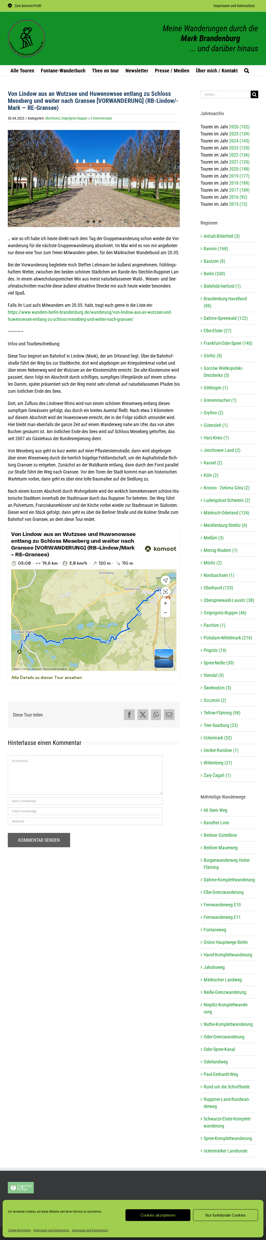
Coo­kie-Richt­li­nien (19, 1230)
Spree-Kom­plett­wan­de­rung (228, 1138)
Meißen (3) (214, 537)
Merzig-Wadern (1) (221, 550)
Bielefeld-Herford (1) (222, 286)
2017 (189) (239, 190)
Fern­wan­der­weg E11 (222, 917)
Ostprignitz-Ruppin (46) (225, 612)
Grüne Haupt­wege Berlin (226, 942)
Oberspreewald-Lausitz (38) (229, 600)
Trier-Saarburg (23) (221, 725)
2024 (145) (239, 141)
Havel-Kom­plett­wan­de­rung (228, 954)
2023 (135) (239, 148)
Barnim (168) (216, 248)
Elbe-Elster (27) (217, 330)
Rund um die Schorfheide (227, 1086)
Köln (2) (211, 475)
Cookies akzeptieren (158, 1215)
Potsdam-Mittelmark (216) (228, 637)
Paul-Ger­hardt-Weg (221, 1074)
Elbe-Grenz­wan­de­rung (224, 892)
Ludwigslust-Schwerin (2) (227, 500)
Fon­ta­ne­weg (215, 929)
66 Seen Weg (215, 810)
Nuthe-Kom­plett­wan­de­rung (228, 1024)
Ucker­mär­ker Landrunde (225, 1151)
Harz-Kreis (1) (216, 437)
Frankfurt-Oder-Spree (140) (228, 343)
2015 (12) (238, 204)
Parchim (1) (214, 625)
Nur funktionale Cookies (225, 1215)
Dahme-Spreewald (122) (226, 318)
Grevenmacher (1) (220, 400)
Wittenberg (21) (218, 762)
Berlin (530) (214, 273)
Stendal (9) (214, 675)
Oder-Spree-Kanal (219, 1049)
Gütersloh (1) (216, 425)
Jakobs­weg (214, 967)
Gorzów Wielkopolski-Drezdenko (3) (223, 371)
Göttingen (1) (216, 387)
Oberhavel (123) (218, 587)
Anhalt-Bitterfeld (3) (222, 236)
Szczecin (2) (215, 700)
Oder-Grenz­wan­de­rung (224, 1036)
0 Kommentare (101, 118)
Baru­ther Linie (216, 822)
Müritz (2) (213, 562)
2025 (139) (239, 133)
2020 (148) (239, 169)
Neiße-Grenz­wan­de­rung (225, 992)
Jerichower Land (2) (222, 450)
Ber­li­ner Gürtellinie (220, 835)
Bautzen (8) (214, 261)
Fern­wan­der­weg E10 (222, 904)
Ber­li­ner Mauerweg (221, 847)
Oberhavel (52, 118)
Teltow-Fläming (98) (222, 712)
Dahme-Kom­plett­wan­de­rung (229, 879)
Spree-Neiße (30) (219, 662)
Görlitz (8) (213, 355)
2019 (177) (239, 176)
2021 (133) (239, 162)
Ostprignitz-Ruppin (74, 118)
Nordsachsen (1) (219, 575)
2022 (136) (239, 155)
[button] (246, 70)
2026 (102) (239, 126)
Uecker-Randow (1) (221, 750)
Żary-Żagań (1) (217, 775)
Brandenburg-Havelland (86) (225, 302)
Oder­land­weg (216, 1061)
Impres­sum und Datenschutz (51, 1230)
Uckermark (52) (218, 737)
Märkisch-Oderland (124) (226, 512)
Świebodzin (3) (217, 687)
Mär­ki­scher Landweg (223, 979)
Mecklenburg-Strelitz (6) (225, 525)
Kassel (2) (213, 462)
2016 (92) (238, 197)
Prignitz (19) (215, 650)
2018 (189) (239, 183)
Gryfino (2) (213, 412)
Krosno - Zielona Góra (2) (227, 487)
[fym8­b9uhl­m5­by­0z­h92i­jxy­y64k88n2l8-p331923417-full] (94, 178)
